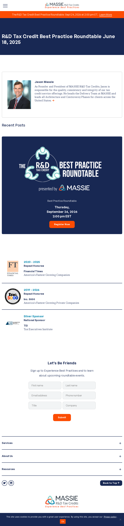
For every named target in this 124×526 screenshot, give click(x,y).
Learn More (105, 14)
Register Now (62, 224)
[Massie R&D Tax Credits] (62, 5)
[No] (120, 519)
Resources (8, 469)
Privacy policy (110, 517)
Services (7, 442)
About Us (7, 456)
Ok (62, 521)
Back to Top (110, 483)
